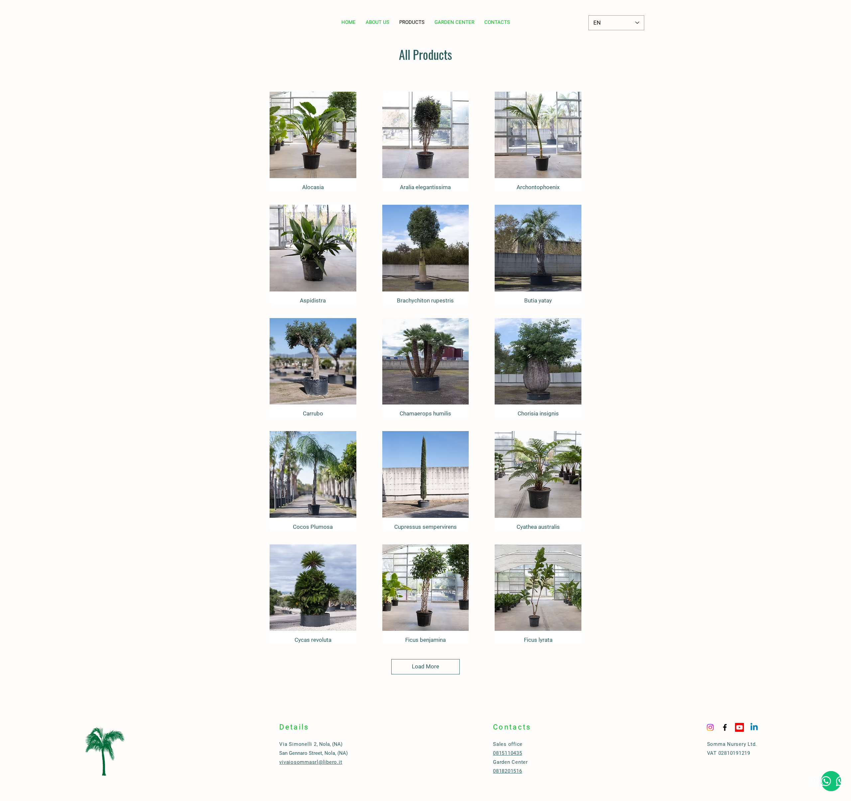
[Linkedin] (754, 727)
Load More (425, 666)
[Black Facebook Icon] (724, 727)
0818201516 (507, 771)
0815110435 (507, 753)
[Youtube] (739, 727)
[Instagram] (710, 727)
